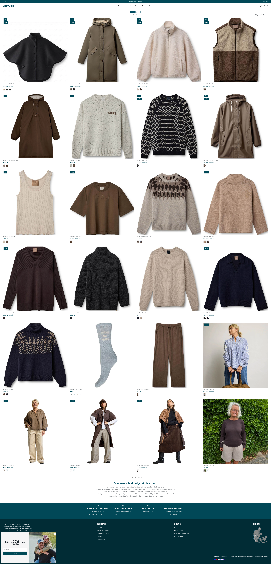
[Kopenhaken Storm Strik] (169, 278)
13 (135, 477)
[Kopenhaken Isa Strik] (102, 278)
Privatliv (265, 556)
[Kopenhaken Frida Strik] (35, 355)
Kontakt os (100, 527)
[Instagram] (5, 1)
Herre (125, 6)
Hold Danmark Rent (178, 530)
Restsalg (137, 6)
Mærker (144, 6)
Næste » (140, 477)
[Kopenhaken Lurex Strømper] (102, 355)
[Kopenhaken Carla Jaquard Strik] (169, 202)
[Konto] (261, 6)
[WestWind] (8, 6)
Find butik (266, 1)
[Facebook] (3, 1)
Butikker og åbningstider (103, 530)
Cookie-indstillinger (102, 539)
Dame (119, 6)
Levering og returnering (103, 533)
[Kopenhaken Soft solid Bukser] (169, 355)
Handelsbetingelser (259, 556)
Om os (150, 6)
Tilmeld (15, 553)
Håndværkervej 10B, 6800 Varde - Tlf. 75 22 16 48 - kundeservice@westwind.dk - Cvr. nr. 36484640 (233, 556)
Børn (131, 6)
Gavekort (99, 536)
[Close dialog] (54, 534)
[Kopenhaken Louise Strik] (235, 431)
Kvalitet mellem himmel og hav (181, 533)
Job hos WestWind (178, 536)
